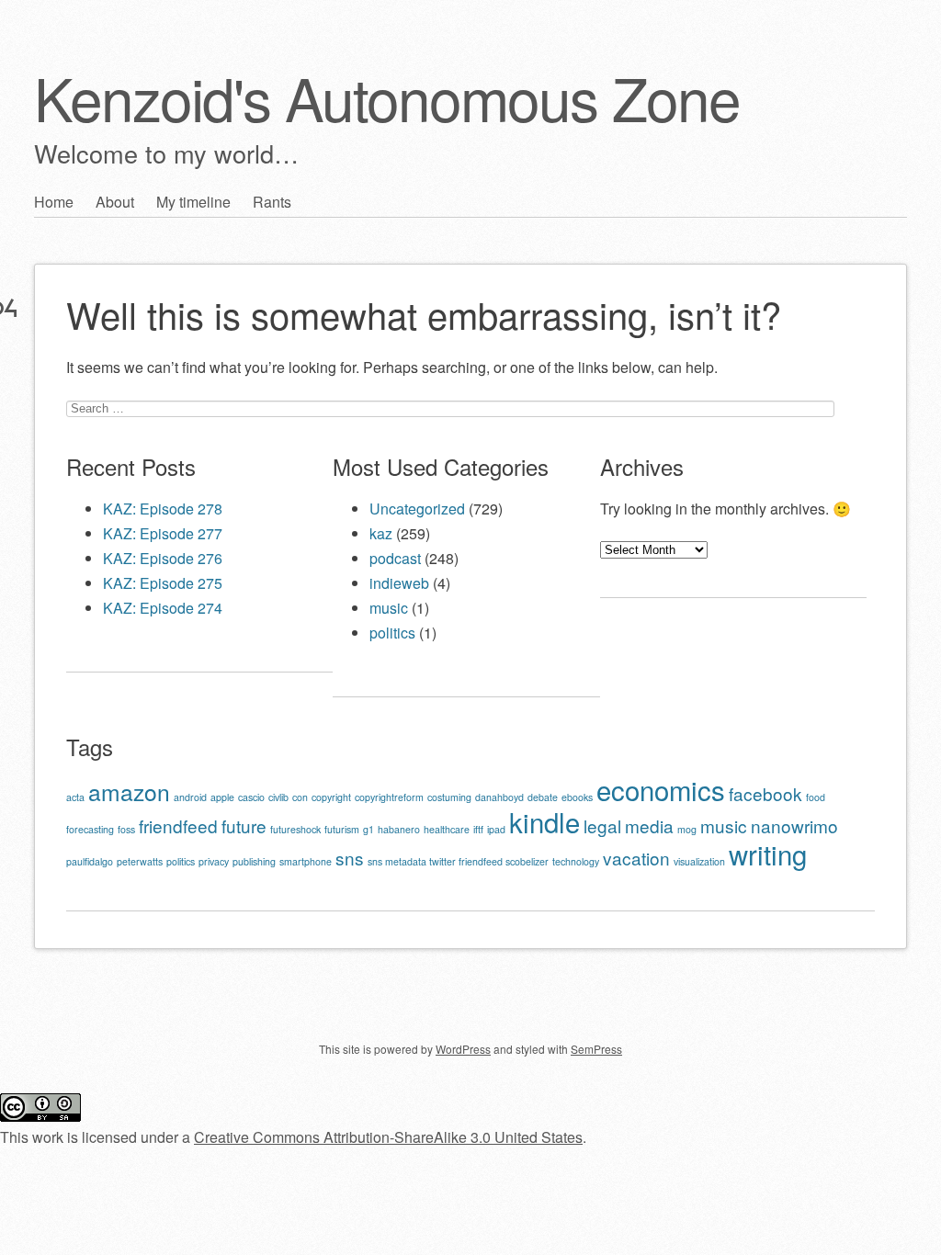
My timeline (193, 201)
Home (54, 201)
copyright (331, 797)
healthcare (447, 829)
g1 (368, 829)
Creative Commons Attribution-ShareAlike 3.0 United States (388, 1137)
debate (542, 797)
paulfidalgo (89, 861)
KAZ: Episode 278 (162, 508)
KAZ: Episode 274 (162, 607)
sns (349, 857)
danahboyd (499, 797)
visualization (699, 861)
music (388, 607)
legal (602, 825)
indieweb (399, 583)
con (300, 797)
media (649, 825)
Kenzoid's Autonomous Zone (387, 97)
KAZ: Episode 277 (162, 533)
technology (575, 861)
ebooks (577, 797)
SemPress (596, 1049)
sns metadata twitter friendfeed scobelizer (458, 861)
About (115, 201)
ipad (496, 829)
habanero (399, 829)
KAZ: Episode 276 (162, 558)
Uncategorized (417, 508)
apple (222, 797)
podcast (395, 558)
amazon (129, 791)
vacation (636, 857)
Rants (272, 201)
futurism (341, 829)
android (190, 797)
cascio (251, 797)
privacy (213, 861)
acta (75, 797)
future (243, 825)
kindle (544, 821)
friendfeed (178, 825)
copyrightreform (389, 797)
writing (768, 853)
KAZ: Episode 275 (162, 583)
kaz (380, 533)
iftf (478, 829)
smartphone (305, 861)
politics (392, 632)
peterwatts (140, 861)
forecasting (90, 829)
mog (687, 829)
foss (126, 829)
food (815, 797)
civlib (278, 797)
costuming (449, 797)
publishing (254, 861)
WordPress (463, 1049)
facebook (765, 793)
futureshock (295, 829)
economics (660, 789)
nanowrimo (794, 825)
